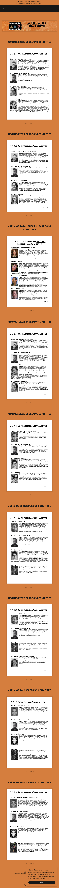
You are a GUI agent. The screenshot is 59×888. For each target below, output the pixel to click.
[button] (3, 8)
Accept (41, 882)
